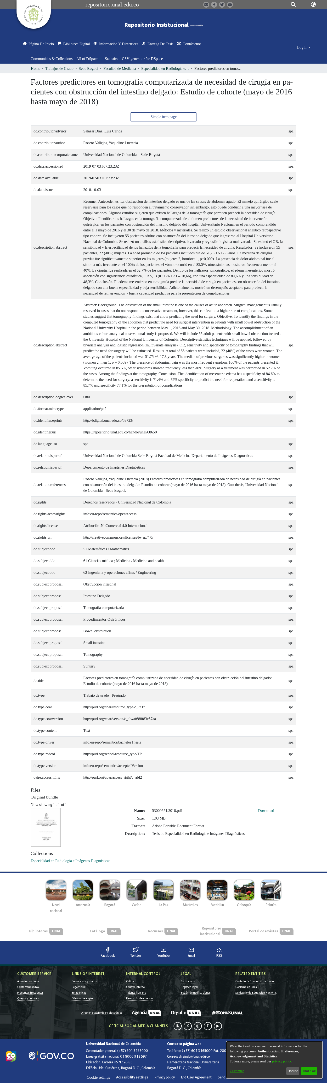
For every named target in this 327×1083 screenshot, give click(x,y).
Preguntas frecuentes (30, 993)
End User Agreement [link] (196, 1077)
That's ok (309, 1071)
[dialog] (274, 1059)
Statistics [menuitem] (111, 59)
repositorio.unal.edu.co (112, 4)
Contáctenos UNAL (28, 987)
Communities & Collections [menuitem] (52, 59)
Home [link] (35, 68)
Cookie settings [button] (98, 1077)
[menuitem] (88, 59)
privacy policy (281, 1061)
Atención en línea (28, 981)
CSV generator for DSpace (142, 59)
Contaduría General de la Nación (255, 981)
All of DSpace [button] (87, 59)
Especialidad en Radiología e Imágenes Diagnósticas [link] (165, 68)
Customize (237, 1071)
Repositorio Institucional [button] (157, 25)
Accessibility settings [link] (132, 1077)
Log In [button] (302, 47)
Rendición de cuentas (139, 998)
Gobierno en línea (246, 987)
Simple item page (164, 117)
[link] (70, 861)
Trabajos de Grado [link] (59, 68)
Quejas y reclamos (28, 998)
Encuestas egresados (84, 981)
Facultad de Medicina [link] (119, 68)
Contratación (189, 981)
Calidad (130, 981)
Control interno (135, 987)
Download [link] (266, 811)
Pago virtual (79, 987)
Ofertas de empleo (83, 998)
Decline (293, 1071)
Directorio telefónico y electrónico (101, 1013)
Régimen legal (189, 987)
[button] (293, 4)
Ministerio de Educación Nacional (255, 993)
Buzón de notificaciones (195, 993)
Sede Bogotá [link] (88, 68)
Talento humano (136, 993)
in (178, 1026)
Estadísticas (79, 993)
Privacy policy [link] (164, 1077)
